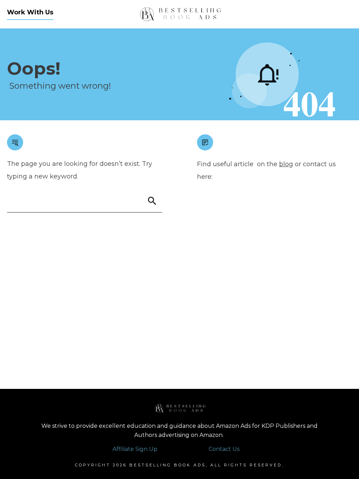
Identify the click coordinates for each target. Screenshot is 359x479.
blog (286, 164)
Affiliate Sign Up (135, 449)
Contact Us (224, 449)
